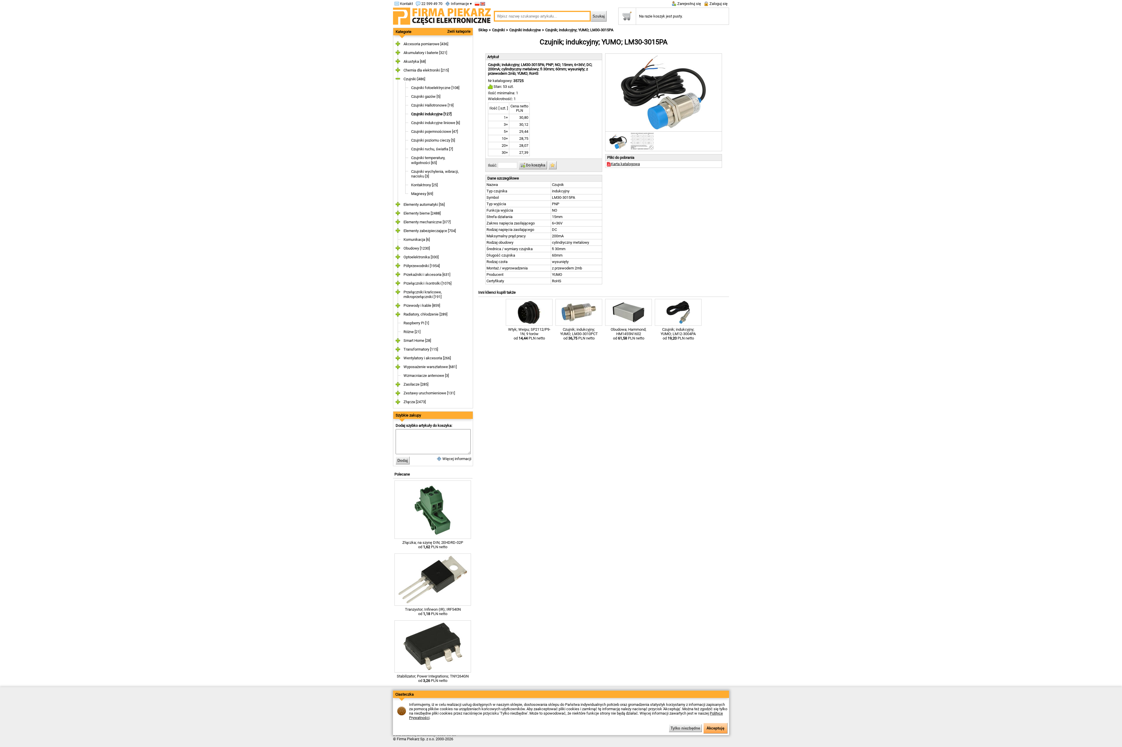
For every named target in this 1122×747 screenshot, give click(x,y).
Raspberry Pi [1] (416, 323)
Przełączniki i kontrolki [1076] (427, 283)
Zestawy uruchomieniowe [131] (429, 393)
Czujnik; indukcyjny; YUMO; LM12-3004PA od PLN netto (678, 333)
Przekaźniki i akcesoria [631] (427, 274)
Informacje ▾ (461, 3)
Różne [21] (412, 332)
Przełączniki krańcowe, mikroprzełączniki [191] (423, 294)
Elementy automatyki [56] (424, 204)
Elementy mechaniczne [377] (427, 222)
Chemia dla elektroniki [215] (426, 70)
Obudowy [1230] (417, 248)
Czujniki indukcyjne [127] (431, 114)
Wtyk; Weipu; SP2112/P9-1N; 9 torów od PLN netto (529, 333)
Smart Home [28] (417, 340)
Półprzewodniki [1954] (422, 266)
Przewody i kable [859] (422, 305)
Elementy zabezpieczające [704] (430, 231)
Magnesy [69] (422, 193)
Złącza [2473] (415, 402)
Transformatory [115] (421, 349)
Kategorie (403, 31)
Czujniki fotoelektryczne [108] (435, 88)
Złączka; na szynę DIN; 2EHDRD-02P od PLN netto (432, 544)
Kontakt (406, 3)
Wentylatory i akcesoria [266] (427, 358)
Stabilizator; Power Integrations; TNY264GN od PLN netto (433, 678)
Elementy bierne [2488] (422, 213)
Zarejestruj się (688, 3)
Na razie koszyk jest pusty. (661, 16)
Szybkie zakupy (408, 415)
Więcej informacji (456, 459)
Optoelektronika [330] (421, 257)
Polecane (402, 474)
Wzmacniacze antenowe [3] (426, 375)
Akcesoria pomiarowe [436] (426, 44)
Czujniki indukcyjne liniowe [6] (435, 123)
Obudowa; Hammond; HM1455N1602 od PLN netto (628, 333)
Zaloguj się (718, 3)
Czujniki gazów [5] (425, 96)
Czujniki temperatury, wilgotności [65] (428, 160)
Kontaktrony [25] (424, 185)
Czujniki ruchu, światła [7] (432, 149)
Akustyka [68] (415, 61)
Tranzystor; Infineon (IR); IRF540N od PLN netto (433, 611)
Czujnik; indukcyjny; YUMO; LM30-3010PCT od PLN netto (579, 333)
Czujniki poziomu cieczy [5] (433, 140)
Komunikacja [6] (417, 239)
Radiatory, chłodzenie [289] (425, 314)
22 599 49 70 (431, 3)
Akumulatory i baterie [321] (425, 53)
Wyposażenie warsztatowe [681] (430, 367)
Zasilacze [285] (416, 384)
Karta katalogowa (625, 164)
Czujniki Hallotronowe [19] (432, 105)
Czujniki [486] (414, 79)
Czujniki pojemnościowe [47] (434, 131)
